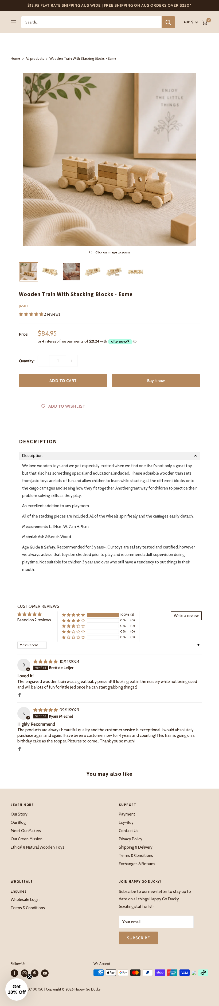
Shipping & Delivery (135, 847)
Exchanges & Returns (137, 863)
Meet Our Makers (26, 830)
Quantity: (26, 361)
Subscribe (138, 938)
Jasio (23, 306)
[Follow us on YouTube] (45, 973)
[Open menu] (13, 22)
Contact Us (128, 830)
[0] (204, 22)
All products (35, 58)
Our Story (19, 814)
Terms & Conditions (136, 855)
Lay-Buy (126, 822)
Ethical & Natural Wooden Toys (37, 847)
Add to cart (63, 380)
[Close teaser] (29, 976)
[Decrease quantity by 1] (43, 361)
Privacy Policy (130, 839)
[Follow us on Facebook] (14, 973)
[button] (31, 314)
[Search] (168, 22)
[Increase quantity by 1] (71, 361)
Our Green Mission (26, 839)
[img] (45, 661)
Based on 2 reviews (34, 620)
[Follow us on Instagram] (24, 973)
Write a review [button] (186, 615)
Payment (127, 814)
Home (15, 58)
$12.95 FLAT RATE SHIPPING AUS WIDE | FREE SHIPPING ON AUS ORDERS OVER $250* (109, 5)
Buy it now (156, 380)
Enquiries (18, 891)
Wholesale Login (25, 899)
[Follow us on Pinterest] (34, 973)
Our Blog (18, 822)
